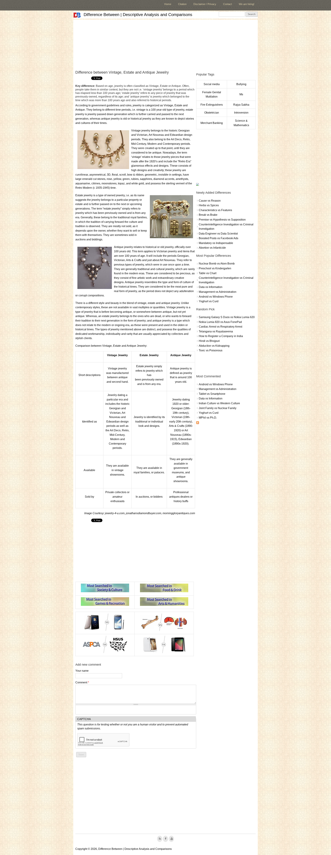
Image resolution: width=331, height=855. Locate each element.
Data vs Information (210, 287)
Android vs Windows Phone (216, 296)
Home (167, 4)
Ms (241, 94)
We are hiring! (246, 4)
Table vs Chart (207, 273)
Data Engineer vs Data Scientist (218, 233)
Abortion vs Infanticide (212, 247)
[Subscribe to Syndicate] (197, 423)
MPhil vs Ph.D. (208, 417)
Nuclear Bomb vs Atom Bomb (217, 263)
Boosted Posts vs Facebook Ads (218, 238)
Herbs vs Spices (209, 205)
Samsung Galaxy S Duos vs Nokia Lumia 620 (227, 317)
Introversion (241, 112)
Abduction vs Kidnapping (214, 345)
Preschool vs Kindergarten (215, 268)
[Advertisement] (165, 44)
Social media (212, 84)
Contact (227, 4)
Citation (182, 4)
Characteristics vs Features (215, 210)
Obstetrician (211, 112)
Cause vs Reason (210, 200)
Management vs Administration (217, 291)
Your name (82, 670)
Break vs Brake (208, 214)
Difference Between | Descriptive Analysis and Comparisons (138, 14)
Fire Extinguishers (211, 104)
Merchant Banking (211, 122)
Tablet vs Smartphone (212, 393)
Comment (82, 682)
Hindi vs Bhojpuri (209, 340)
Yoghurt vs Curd (208, 301)
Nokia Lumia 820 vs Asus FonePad (220, 321)
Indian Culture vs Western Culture (219, 403)
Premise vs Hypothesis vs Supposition (222, 219)
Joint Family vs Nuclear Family (217, 408)
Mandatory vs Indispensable (216, 243)
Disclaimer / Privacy (204, 4)
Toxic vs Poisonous (210, 350)
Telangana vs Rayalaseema (216, 331)
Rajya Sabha (241, 104)
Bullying (241, 84)
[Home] (77, 15)
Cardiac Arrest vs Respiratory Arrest (220, 326)
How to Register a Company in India (221, 336)
